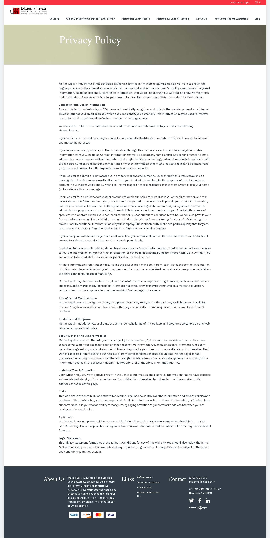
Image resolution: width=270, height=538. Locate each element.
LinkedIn (207, 500)
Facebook (199, 500)
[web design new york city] (198, 508)
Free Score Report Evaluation (231, 18)
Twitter (191, 500)
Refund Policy (145, 477)
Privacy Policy (144, 487)
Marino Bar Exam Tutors (136, 18)
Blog (257, 18)
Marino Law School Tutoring (173, 18)
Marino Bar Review (29, 11)
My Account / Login (239, 2)
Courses (54, 18)
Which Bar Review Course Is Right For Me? (90, 18)
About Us (201, 18)
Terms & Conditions (148, 482)
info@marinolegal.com (202, 481)
